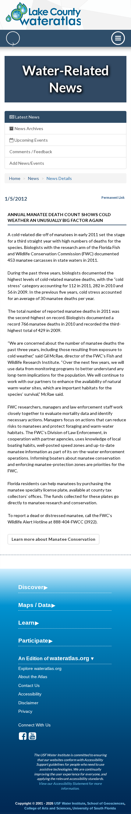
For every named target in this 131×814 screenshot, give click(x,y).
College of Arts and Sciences (47, 808)
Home (14, 178)
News (33, 178)
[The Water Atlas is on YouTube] (32, 737)
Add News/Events (26, 163)
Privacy (25, 711)
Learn (26, 622)
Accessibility (29, 694)
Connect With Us (34, 725)
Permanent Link (113, 197)
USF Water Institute (69, 803)
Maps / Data (34, 605)
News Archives (28, 128)
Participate (33, 640)
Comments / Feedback (30, 151)
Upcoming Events (30, 140)
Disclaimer (28, 702)
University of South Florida (94, 808)
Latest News (27, 116)
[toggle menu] (118, 38)
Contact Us (29, 685)
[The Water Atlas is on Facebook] (22, 737)
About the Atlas (32, 676)
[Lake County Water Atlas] (44, 13)
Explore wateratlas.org (40, 668)
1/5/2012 (16, 198)
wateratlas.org (69, 658)
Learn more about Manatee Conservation (53, 539)
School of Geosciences (105, 803)
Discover (30, 587)
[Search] (13, 38)
